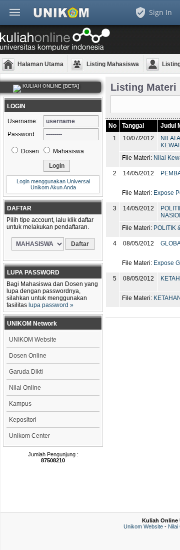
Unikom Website (143, 526)
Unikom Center (29, 435)
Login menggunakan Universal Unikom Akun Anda (53, 184)
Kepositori (22, 419)
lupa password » (51, 305)
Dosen (29, 151)
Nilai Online (25, 387)
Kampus (20, 403)
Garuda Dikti (26, 371)
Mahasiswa (68, 151)
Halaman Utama (41, 64)
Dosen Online (27, 355)
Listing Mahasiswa (112, 64)
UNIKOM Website (32, 339)
